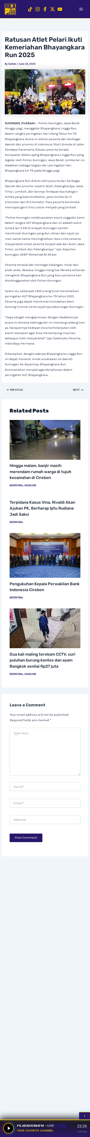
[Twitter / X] (52, 9)
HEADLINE (30, 485)
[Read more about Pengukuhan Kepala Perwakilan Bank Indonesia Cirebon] (45, 555)
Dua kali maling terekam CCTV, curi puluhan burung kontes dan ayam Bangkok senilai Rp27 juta (42, 660)
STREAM (82, 1131)
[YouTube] (59, 9)
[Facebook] (45, 9)
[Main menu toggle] (81, 9)
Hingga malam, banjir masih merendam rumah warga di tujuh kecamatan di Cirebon (40, 471)
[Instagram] (37, 9)
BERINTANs (16, 485)
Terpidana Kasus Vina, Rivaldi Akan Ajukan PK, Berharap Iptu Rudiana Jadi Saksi (42, 508)
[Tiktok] (30, 9)
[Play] (8, 1128)
